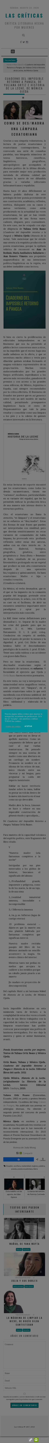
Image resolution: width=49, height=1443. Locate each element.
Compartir (43, 1438)
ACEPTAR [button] (28, 726)
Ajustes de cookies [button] (13, 726)
